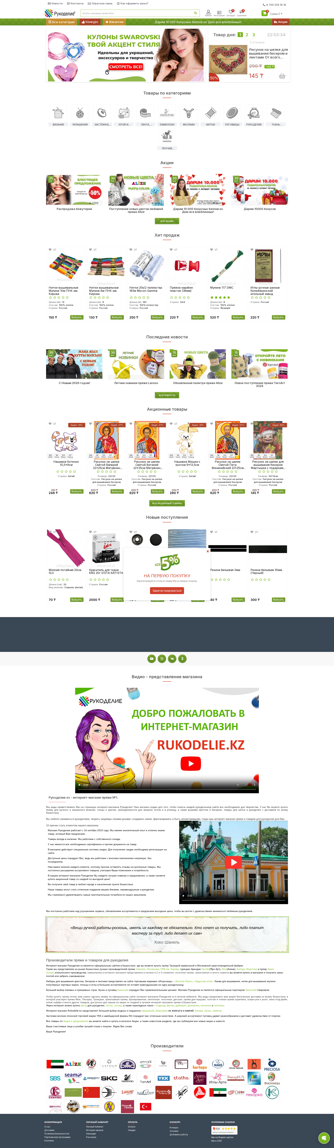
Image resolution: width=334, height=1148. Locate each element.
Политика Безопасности (56, 1133)
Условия (174, 1131)
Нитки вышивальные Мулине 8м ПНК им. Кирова (63, 290)
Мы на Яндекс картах (222, 1137)
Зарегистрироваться (167, 590)
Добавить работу (179, 1134)
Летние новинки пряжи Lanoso (136, 383)
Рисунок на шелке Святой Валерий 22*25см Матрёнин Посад (66, 464)
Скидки (131, 1130)
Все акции (167, 221)
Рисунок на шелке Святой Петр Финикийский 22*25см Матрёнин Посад (187, 464)
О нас (47, 1126)
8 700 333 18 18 (276, 4)
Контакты (77, 3)
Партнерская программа (57, 1137)
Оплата (131, 1126)
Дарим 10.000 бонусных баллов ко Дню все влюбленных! (198, 22)
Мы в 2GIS (216, 1140)
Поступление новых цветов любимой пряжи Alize (136, 210)
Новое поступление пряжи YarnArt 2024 (260, 384)
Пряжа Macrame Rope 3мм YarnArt (265, 572)
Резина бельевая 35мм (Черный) (226, 572)
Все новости (167, 395)
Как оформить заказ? (134, 3)
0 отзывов (257, 42)
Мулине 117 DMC (181, 287)
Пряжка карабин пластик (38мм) (141, 289)
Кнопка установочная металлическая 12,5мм (104, 572)
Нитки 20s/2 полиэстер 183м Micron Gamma (105, 289)
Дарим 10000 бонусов (260, 209)
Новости (57, 3)
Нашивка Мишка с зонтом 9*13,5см (147, 463)
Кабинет (208, 15)
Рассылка (91, 1137)
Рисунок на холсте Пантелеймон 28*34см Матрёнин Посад (268, 464)
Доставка (49, 1130)
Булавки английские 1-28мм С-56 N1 (266, 289)
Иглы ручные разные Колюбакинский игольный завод (224, 290)
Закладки (91, 1133)
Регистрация (219, 15)
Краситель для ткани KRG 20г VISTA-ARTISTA (66, 572)
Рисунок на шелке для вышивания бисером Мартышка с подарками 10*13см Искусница (227, 464)
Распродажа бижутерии (74, 209)
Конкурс (174, 1127)
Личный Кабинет (94, 1126)
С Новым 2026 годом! (74, 383)
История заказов (94, 1130)
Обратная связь (102, 3)
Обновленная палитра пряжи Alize (198, 383)
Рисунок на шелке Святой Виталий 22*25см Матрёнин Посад (106, 464)
